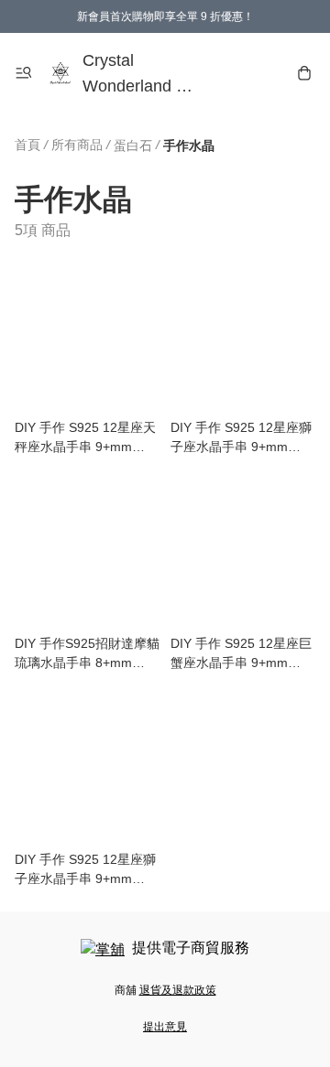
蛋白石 (133, 145)
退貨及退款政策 (177, 990)
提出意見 (165, 1026)
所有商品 (77, 144)
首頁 (27, 144)
